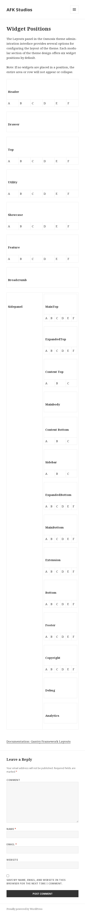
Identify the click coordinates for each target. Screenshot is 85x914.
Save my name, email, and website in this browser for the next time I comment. (36, 881)
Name (11, 829)
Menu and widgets (74, 13)
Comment (13, 780)
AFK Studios (19, 9)
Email (12, 844)
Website (12, 859)
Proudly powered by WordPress (24, 909)
